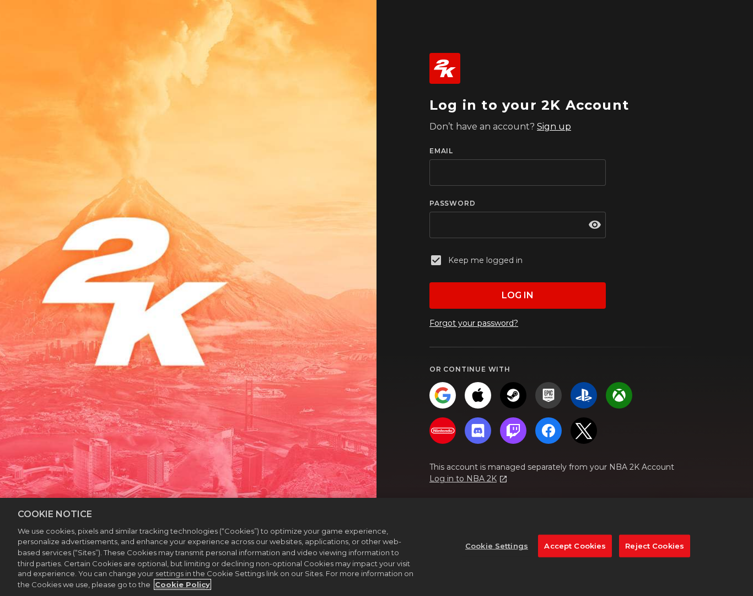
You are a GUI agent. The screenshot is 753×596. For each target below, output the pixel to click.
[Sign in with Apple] (478, 395)
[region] (376, 547)
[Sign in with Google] (442, 395)
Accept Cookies (575, 545)
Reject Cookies (654, 545)
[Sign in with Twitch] (513, 430)
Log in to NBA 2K (463, 479)
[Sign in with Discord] (478, 430)
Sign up (554, 126)
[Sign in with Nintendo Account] (442, 430)
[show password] (595, 225)
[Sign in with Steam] (513, 395)
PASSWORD (452, 203)
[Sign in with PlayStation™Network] (584, 395)
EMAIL (441, 151)
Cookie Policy (182, 584)
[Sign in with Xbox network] (619, 395)
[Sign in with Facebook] (548, 430)
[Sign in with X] (584, 430)
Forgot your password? (473, 323)
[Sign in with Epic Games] (548, 395)
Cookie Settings (496, 545)
